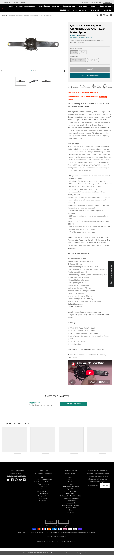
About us (70, 482)
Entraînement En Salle (42, 482)
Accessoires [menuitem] (64, 10)
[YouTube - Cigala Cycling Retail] (107, 15)
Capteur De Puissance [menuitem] (25, 6)
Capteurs (43, 486)
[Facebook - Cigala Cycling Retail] (101, 15)
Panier (107, 2)
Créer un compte (96, 2)
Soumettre (104, 485)
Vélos (43, 489)
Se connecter (84, 2)
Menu (43, 477)
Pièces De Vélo (42, 491)
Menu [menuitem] (11, 6)
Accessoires (43, 493)
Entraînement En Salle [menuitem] (49, 6)
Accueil (4, 15)
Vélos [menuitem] (92, 6)
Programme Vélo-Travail (70, 486)
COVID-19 (70, 512)
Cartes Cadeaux (70, 493)
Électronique (42, 484)
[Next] (64, 70)
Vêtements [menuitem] (94, 10)
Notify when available (90, 75)
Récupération (43, 496)
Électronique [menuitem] (69, 6)
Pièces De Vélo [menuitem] (105, 6)
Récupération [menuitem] (79, 10)
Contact (70, 477)
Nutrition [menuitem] (107, 10)
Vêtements (43, 498)
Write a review (73, 404)
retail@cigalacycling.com (16, 476)
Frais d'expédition (87, 40)
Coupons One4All (70, 491)
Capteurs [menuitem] (83, 6)
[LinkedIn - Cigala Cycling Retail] (111, 15)
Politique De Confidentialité (70, 496)
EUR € (23, 2)
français (15, 2)
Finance (70, 484)
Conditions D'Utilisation (70, 498)
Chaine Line (74, 56)
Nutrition (42, 500)
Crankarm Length (76, 48)
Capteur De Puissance (43, 479)
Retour (70, 479)
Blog (70, 510)
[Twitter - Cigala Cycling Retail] (97, 15)
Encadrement (70, 500)
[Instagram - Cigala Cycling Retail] (104, 15)
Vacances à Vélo (70, 503)
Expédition (71, 489)
